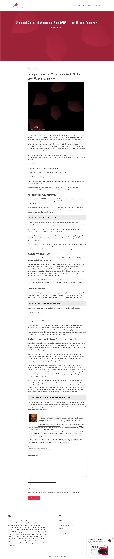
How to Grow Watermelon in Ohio (38, 448)
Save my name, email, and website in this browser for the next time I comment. (54, 493)
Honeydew (81, 5)
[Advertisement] (57, 40)
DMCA (61, 528)
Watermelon (97, 5)
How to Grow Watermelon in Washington (40, 450)
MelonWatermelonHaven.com (45, 418)
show (36, 69)
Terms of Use (63, 534)
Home (73, 5)
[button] (104, 5)
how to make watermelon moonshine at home (49, 426)
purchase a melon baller (40, 433)
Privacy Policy (63, 531)
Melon (88, 5)
